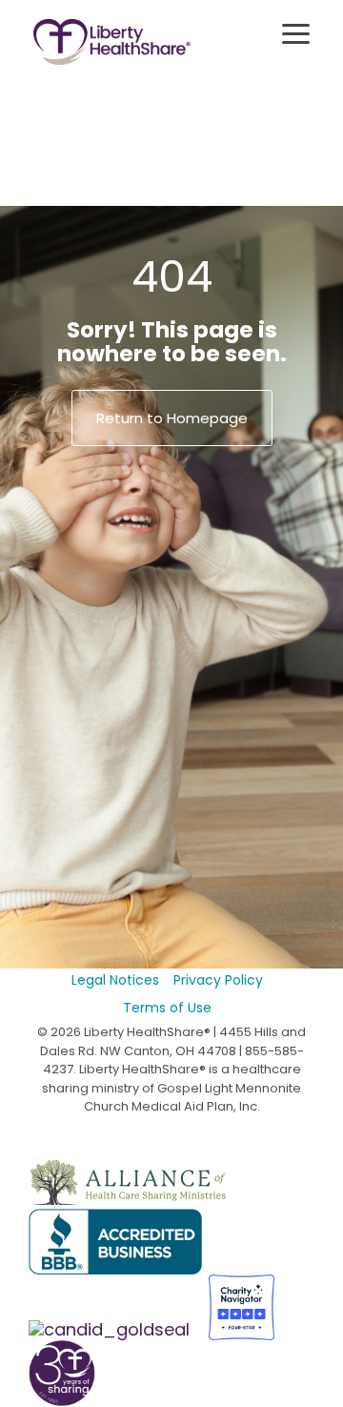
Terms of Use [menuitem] (167, 1007)
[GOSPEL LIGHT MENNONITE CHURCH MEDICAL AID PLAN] (111, 1329)
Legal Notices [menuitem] (115, 979)
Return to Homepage (172, 418)
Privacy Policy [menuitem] (218, 979)
